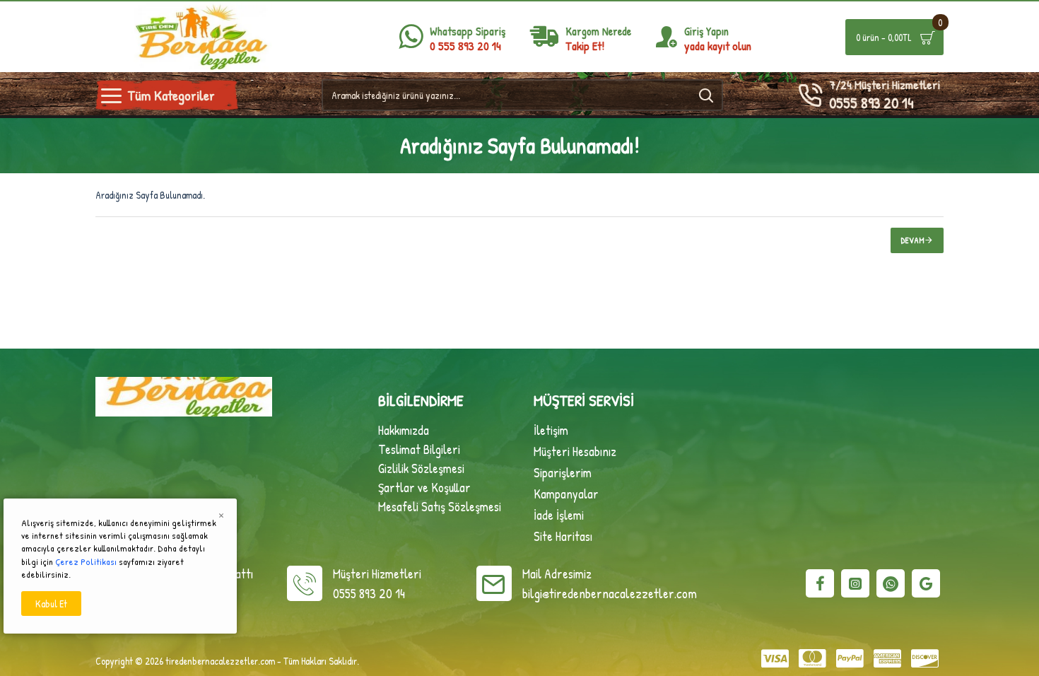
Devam (912, 240)
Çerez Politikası (86, 561)
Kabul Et (51, 603)
